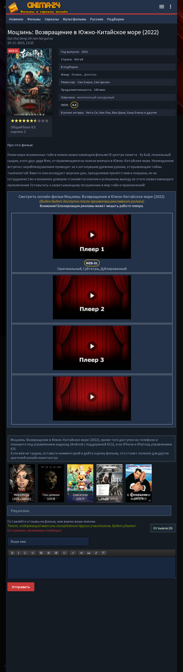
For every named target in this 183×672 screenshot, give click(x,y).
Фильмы (34, 19)
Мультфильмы (74, 19)
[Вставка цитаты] (89, 553)
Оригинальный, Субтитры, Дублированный (92, 266)
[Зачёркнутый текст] (33, 553)
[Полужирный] (12, 553)
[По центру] (48, 553)
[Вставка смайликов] (64, 553)
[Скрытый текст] (81, 553)
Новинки (16, 19)
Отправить (21, 587)
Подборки (115, 19)
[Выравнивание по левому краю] (41, 553)
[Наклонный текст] (18, 553)
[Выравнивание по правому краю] (56, 553)
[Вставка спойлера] (103, 553)
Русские (96, 19)
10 (47, 121)
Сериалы (52, 19)
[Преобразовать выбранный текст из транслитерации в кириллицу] (96, 553)
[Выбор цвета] (73, 553)
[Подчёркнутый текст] (25, 553)
